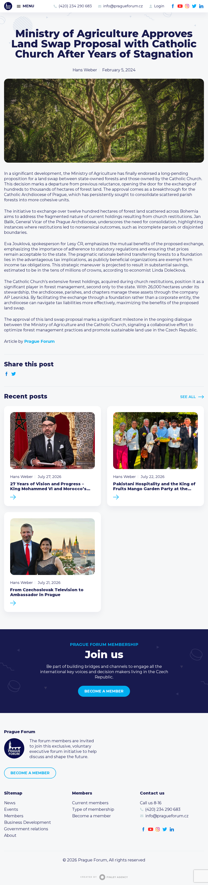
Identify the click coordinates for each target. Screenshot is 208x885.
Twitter (194, 6)
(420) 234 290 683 (75, 6)
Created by (88, 877)
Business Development (27, 822)
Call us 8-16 (150, 802)
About (10, 835)
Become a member (104, 691)
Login (159, 6)
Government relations (26, 828)
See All (188, 397)
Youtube (180, 6)
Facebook (173, 6)
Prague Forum (8, 6)
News (9, 802)
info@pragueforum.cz (123, 6)
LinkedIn (201, 6)
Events (11, 809)
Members (13, 815)
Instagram (187, 6)
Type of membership (93, 809)
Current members (90, 802)
